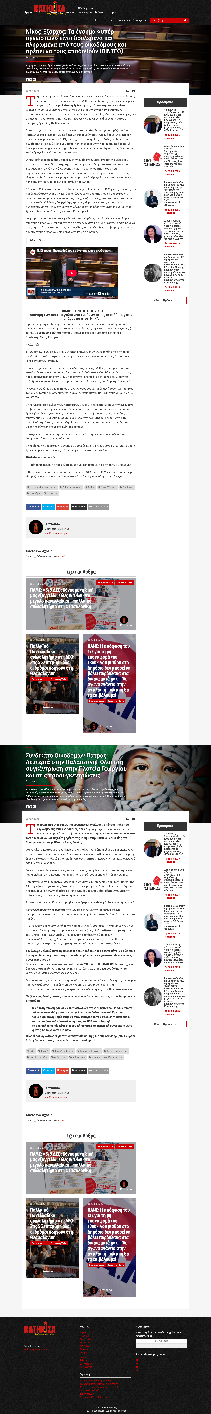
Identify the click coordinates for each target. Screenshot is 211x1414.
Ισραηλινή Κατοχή (64, 1051)
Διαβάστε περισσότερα (56, 533)
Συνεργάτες (139, 20)
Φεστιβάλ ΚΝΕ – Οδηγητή (93, 1397)
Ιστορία (111, 12)
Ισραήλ (44, 1051)
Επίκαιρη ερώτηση (71, 487)
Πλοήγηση (84, 8)
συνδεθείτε (63, 556)
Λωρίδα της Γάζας (38, 1057)
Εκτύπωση (79, 506)
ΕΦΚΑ (90, 487)
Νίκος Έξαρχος (107, 487)
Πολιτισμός (56, 12)
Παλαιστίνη (59, 1057)
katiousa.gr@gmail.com (36, 1349)
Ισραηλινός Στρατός (89, 1051)
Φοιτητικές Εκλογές (90, 1390)
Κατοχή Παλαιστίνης (116, 1051)
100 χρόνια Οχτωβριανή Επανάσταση (99, 1384)
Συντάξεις (52, 493)
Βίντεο (98, 20)
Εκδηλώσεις (123, 20)
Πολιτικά (41, 12)
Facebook (34, 506)
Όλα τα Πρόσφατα (165, 300)
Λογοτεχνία (85, 1345)
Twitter (49, 506)
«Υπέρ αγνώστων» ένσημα (42, 487)
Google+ (63, 506)
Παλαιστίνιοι (78, 1057)
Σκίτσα (109, 20)
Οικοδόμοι (34, 493)
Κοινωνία (71, 12)
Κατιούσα (34, 90)
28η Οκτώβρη (87, 1393)
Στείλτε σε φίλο (100, 506)
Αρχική (29, 12)
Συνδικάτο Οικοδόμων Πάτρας (106, 1057)
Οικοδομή (127, 487)
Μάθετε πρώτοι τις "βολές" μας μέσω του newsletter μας (158, 1334)
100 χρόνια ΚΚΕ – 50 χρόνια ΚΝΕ (96, 1380)
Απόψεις (99, 12)
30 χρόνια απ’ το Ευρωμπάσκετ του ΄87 (100, 1387)
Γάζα (31, 1051)
